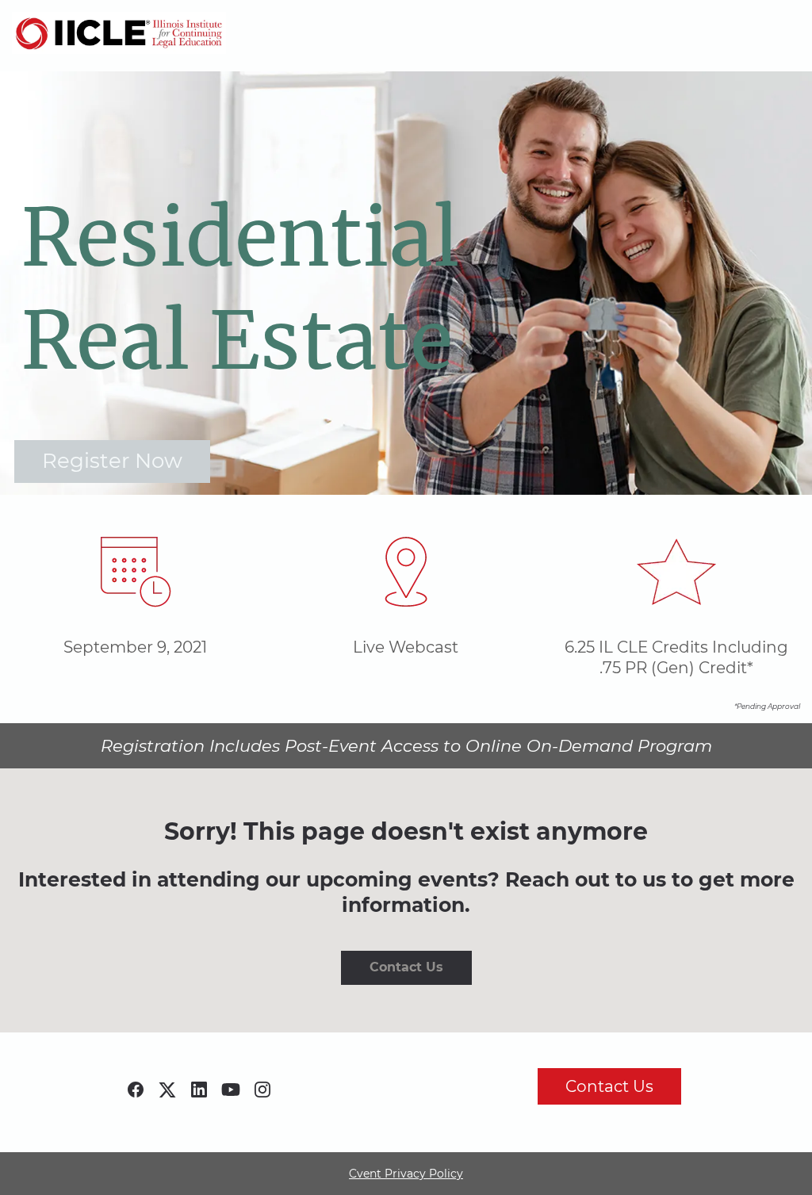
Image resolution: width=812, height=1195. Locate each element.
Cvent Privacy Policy (406, 1173)
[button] (139, 1094)
